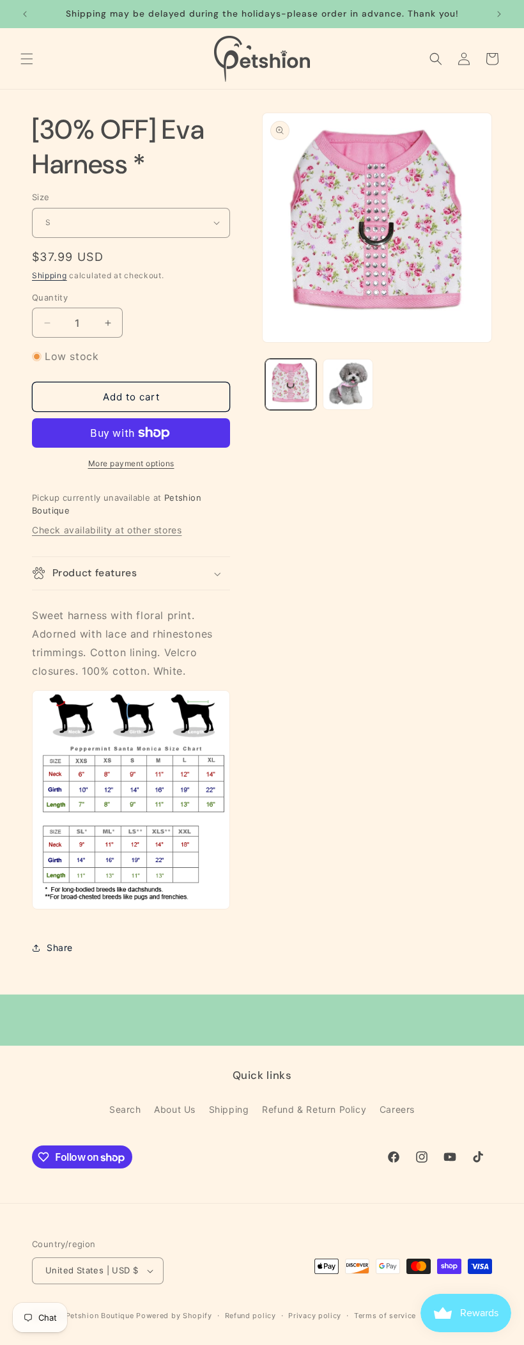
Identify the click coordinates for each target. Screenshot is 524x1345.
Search (125, 1109)
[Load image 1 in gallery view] (290, 384)
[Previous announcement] (25, 14)
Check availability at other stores (106, 529)
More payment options (131, 463)
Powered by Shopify (174, 1315)
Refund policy (250, 1315)
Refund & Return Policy (314, 1109)
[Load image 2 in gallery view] (348, 384)
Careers (397, 1109)
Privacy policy (314, 1315)
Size (41, 197)
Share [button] (60, 947)
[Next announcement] (499, 14)
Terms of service (385, 1315)
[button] (27, 59)
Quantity (50, 297)
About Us (175, 1109)
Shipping (49, 275)
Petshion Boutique (100, 1315)
